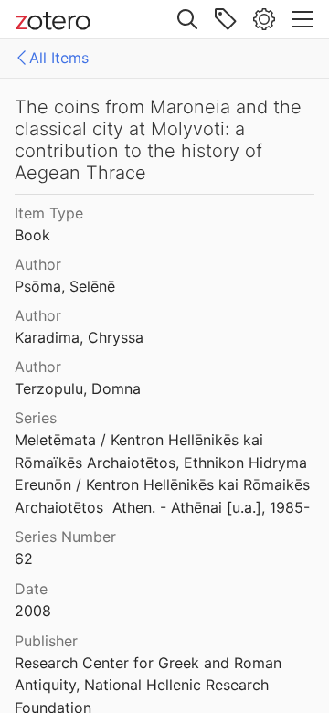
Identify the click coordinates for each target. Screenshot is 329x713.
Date (31, 589)
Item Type (49, 213)
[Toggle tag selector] (226, 19)
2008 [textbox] (33, 610)
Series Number (65, 536)
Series (36, 418)
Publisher (46, 641)
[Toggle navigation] (302, 19)
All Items (59, 57)
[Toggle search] (187, 19)
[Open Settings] (264, 19)
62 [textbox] (24, 558)
